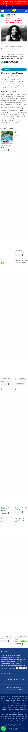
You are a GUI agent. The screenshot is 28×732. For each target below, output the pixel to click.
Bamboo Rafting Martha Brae (5, 508)
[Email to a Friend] (12, 62)
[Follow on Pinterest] (25, 668)
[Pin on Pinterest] (14, 62)
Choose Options (20, 383)
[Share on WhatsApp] (2, 62)
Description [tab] (5, 69)
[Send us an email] (22, 668)
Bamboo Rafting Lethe (21, 507)
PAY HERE (14, 730)
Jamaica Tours (10, 54)
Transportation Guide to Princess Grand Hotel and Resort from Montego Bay (16, 679)
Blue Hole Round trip (6, 145)
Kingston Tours (11, 46)
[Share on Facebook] (5, 62)
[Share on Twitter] (9, 62)
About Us (6, 724)
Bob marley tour (8, 48)
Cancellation (14, 725)
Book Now (4, 150)
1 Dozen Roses (18, 250)
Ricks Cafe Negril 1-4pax (6, 379)
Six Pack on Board (6, 636)
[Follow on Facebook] (17, 668)
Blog (11, 724)
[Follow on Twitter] (20, 668)
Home (3, 54)
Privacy (23, 728)
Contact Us (17, 724)
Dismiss (23, 3)
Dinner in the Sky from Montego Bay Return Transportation (21, 380)
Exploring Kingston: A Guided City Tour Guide (21, 638)
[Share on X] (7, 62)
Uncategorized (19, 46)
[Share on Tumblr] (17, 62)
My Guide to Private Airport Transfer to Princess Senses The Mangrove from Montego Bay (15, 687)
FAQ (23, 724)
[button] (2, 11)
